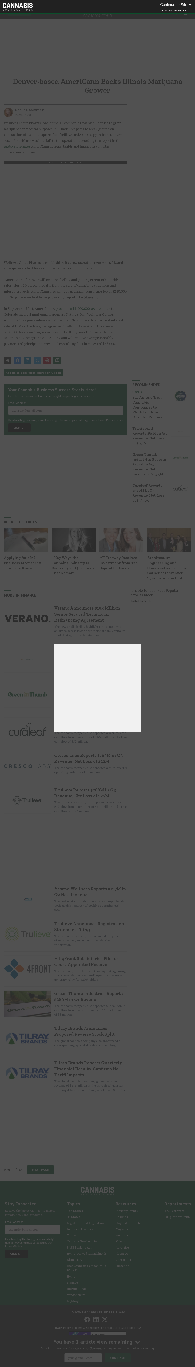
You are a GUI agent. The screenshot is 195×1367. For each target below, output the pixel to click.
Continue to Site (175, 4)
